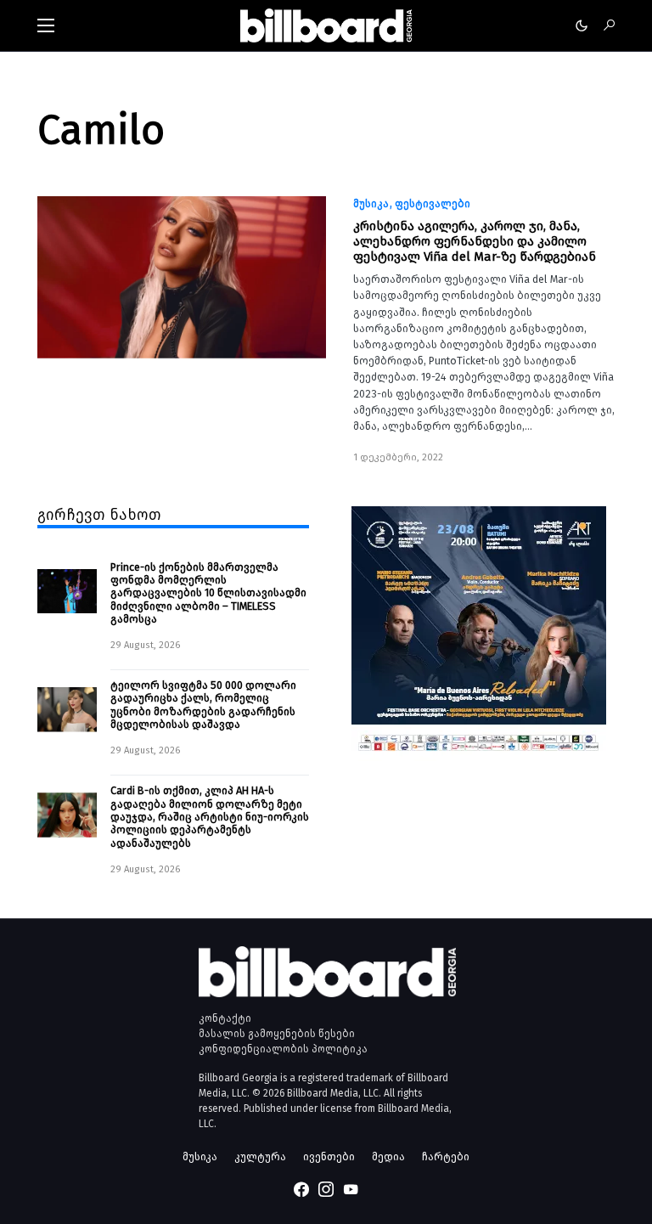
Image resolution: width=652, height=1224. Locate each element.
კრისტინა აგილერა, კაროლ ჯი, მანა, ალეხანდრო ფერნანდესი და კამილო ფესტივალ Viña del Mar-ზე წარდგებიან (474, 241)
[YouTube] (350, 1189)
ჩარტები (445, 1156)
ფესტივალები (432, 204)
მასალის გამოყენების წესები (277, 1034)
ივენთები (329, 1156)
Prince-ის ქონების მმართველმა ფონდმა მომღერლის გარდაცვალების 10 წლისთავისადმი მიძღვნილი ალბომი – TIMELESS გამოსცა (208, 593)
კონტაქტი (225, 1018)
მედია (388, 1156)
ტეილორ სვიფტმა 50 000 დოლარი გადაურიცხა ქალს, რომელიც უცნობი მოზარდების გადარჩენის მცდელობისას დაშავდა (203, 704)
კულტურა (260, 1156)
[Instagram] (326, 1189)
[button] (45, 25)
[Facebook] (301, 1189)
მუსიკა (371, 204)
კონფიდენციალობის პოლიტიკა (283, 1049)
